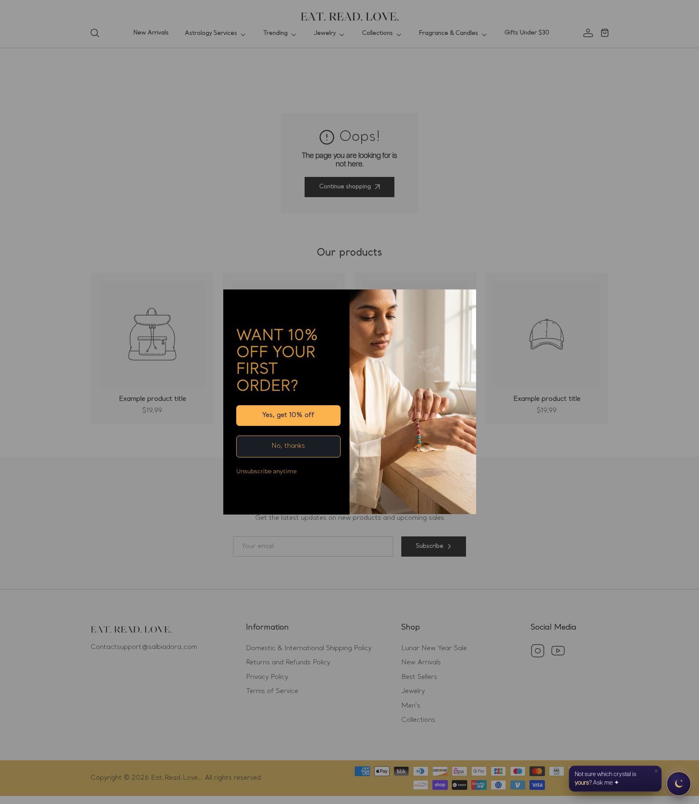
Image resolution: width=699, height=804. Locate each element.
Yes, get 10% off (288, 415)
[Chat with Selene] (679, 784)
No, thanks (288, 446)
